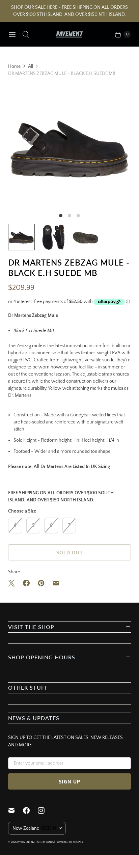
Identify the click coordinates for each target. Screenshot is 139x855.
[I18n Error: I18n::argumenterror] (53, 237)
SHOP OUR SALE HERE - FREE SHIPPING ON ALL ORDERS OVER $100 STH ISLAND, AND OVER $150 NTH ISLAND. (69, 11)
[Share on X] (13, 583)
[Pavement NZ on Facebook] (30, 810)
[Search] (25, 34)
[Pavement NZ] (69, 34)
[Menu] (12, 34)
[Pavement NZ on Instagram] (45, 810)
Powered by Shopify (69, 842)
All (30, 66)
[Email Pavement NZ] (15, 810)
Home (14, 66)
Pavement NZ (25, 842)
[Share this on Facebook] (26, 583)
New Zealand (34, 828)
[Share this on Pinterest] (41, 583)
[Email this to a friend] (56, 583)
